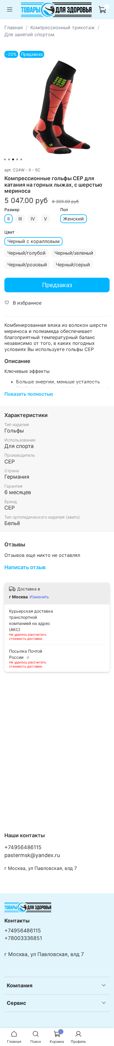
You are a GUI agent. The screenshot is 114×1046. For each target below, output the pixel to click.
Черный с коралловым (33, 241)
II (8, 219)
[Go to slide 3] (13, 159)
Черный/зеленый (73, 253)
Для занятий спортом (29, 34)
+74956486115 (23, 847)
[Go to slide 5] (21, 159)
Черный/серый (73, 264)
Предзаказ (57, 285)
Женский (73, 219)
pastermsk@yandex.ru (32, 855)
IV (33, 219)
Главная (13, 27)
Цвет (9, 232)
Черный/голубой (26, 253)
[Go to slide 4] (17, 159)
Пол (64, 209)
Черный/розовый (27, 264)
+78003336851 (23, 938)
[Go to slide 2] (9, 159)
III (20, 219)
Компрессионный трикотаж (62, 27)
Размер (12, 209)
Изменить (39, 596)
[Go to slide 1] (5, 159)
